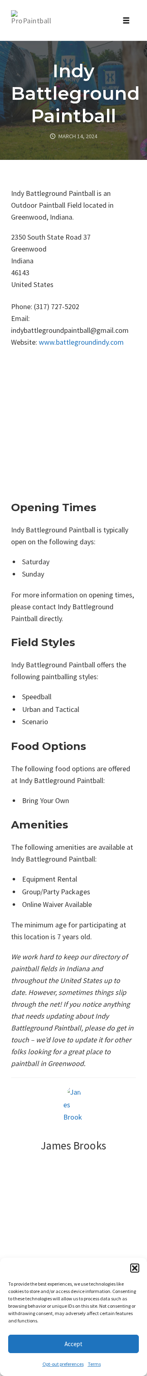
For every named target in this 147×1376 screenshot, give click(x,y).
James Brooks (74, 1145)
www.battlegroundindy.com (81, 342)
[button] (135, 1268)
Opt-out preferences (63, 1364)
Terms (94, 1364)
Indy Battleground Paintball (75, 93)
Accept (73, 1344)
